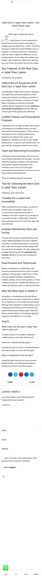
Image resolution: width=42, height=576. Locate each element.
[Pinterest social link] (21, 374)
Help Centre (6, 562)
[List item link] (21, 496)
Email (4, 440)
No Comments (19, 517)
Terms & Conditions (9, 538)
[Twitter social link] (15, 374)
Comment (6, 405)
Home (18, 8)
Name (5, 430)
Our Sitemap (7, 546)
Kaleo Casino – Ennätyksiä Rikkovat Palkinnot (20, 523)
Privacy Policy (7, 534)
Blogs (24, 8)
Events (4, 550)
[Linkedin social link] (26, 374)
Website (5, 449)
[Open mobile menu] (3, 3)
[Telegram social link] (32, 374)
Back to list (21, 382)
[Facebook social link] (10, 374)
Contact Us (6, 542)
